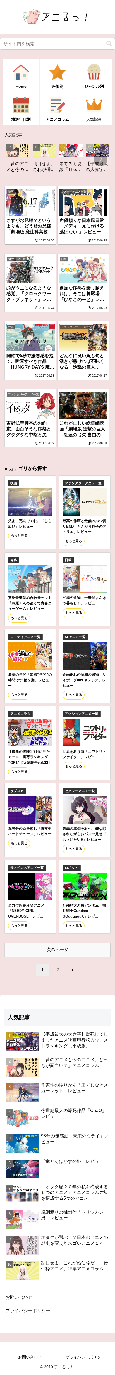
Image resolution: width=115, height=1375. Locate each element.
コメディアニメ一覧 (25, 637)
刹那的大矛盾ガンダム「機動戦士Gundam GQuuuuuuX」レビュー (84, 910)
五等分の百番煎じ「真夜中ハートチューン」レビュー (30, 831)
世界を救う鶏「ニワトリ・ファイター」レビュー (84, 754)
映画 (13, 483)
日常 (68, 560)
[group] (29, 160)
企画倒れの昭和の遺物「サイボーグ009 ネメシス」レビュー (84, 680)
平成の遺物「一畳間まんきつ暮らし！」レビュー (84, 600)
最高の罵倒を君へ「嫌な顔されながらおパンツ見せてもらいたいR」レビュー (84, 833)
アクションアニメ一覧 (81, 714)
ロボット (71, 868)
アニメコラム (20, 714)
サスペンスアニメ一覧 (27, 868)
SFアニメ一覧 (75, 637)
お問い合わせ (19, 1297)
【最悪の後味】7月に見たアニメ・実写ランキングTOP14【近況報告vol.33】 (30, 757)
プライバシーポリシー (28, 1310)
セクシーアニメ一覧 (80, 791)
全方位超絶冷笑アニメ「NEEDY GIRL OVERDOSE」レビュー (27, 910)
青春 (13, 560)
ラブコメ (17, 791)
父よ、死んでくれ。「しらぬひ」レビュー (30, 523)
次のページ (57, 949)
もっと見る (19, 535)
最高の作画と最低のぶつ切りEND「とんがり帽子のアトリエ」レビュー (84, 526)
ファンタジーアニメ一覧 (83, 483)
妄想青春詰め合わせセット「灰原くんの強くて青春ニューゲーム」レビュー (30, 603)
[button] (109, 44)
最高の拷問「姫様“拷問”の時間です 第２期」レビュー (30, 680)
